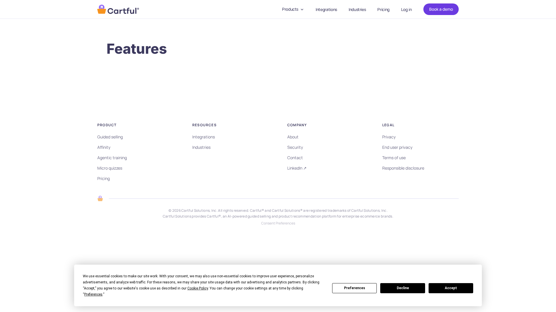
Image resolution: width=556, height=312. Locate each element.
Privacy (389, 137)
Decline (403, 288)
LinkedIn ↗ (297, 168)
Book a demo (441, 9)
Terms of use (394, 157)
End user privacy (397, 147)
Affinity (103, 147)
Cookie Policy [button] (197, 288)
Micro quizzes (109, 168)
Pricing (383, 9)
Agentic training (112, 157)
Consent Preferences (278, 223)
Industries (357, 9)
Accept (451, 288)
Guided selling (110, 137)
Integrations (326, 9)
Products (290, 9)
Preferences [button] (93, 294)
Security (295, 147)
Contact (295, 157)
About (293, 137)
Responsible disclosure (403, 168)
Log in (406, 9)
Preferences (354, 288)
